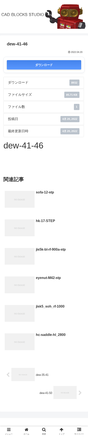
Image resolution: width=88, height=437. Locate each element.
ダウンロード (44, 65)
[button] (79, 373)
